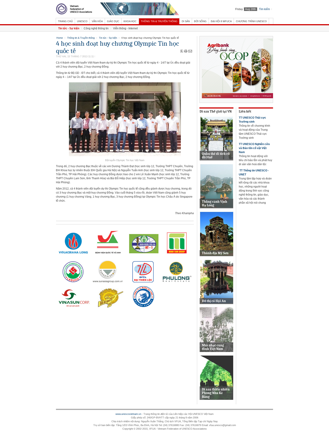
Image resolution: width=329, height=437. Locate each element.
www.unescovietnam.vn (128, 414)
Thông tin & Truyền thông (81, 37)
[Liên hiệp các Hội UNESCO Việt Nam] (117, 9)
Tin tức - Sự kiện (108, 37)
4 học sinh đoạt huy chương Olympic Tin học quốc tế (117, 47)
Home (59, 37)
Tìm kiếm (264, 9)
